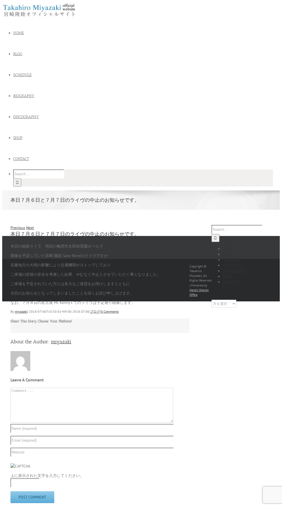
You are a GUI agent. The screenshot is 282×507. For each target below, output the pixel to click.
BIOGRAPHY (232, 265)
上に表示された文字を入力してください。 (47, 475)
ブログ (95, 311)
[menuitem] (146, 33)
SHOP (227, 276)
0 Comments (110, 311)
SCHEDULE (231, 259)
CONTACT (230, 281)
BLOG (227, 254)
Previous (17, 227)
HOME (228, 248)
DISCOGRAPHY (235, 270)
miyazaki (21, 311)
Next (30, 227)
